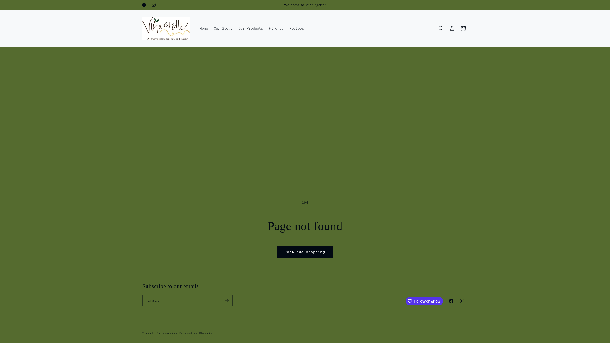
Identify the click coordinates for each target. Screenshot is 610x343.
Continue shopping (305, 252)
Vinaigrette (167, 332)
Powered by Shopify (195, 332)
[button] (441, 28)
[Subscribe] (226, 300)
